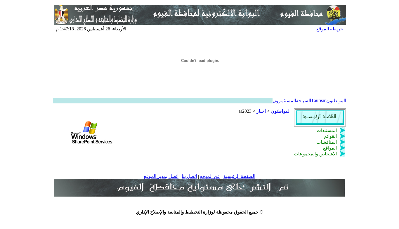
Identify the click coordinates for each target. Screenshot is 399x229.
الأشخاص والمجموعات (315, 153)
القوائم (330, 136)
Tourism (318, 100)
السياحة (303, 100)
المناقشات (326, 142)
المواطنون (336, 100)
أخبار (261, 111)
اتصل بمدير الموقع (161, 176)
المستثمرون (284, 100)
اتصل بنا (189, 176)
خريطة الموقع (329, 28)
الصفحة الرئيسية (239, 176)
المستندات (327, 130)
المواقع (330, 147)
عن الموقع (210, 176)
